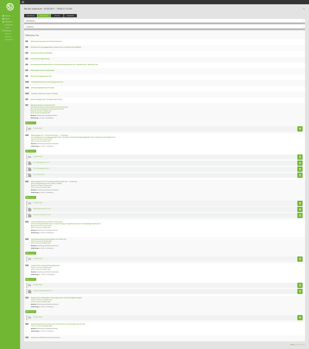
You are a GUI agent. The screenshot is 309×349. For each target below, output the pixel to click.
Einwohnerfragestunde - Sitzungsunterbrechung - (46, 99)
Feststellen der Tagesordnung (39, 59)
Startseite (7, 16)
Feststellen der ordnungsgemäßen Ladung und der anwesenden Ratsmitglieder (55, 47)
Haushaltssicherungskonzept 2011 (42, 290)
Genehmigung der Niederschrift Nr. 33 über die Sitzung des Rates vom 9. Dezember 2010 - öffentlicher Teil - (64, 64)
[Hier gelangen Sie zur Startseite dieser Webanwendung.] (10, 7)
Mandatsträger (9, 25)
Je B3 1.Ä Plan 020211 (39, 174)
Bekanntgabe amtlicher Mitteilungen (42, 70)
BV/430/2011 (31, 151)
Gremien (7, 28)
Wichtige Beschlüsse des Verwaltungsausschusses (47, 82)
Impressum (8, 33)
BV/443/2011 (31, 253)
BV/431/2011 (31, 197)
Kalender (7, 19)
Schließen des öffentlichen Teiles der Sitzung (45, 337)
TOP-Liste (57, 15)
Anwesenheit (70, 15)
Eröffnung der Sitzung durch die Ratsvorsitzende (46, 41)
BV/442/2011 (31, 311)
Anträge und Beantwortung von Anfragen (44, 93)
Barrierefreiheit (9, 39)
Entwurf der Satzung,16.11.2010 (42, 214)
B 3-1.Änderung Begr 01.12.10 (41, 162)
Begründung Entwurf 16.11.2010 (42, 208)
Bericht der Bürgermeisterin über (41, 76)
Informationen (31, 15)
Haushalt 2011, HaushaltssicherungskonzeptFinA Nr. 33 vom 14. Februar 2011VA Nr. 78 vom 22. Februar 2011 (45, 267)
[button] (10, 21)
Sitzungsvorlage (37, 128)
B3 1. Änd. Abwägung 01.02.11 (41, 168)
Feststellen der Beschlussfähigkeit (41, 53)
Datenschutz (8, 36)
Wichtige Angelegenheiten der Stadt (42, 88)
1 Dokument (29, 27)
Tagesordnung (44, 15)
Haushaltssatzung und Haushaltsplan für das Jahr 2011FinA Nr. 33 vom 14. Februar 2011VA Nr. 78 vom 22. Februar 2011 (48, 241)
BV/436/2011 (31, 123)
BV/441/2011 (31, 279)
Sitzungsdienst (300, 344)
